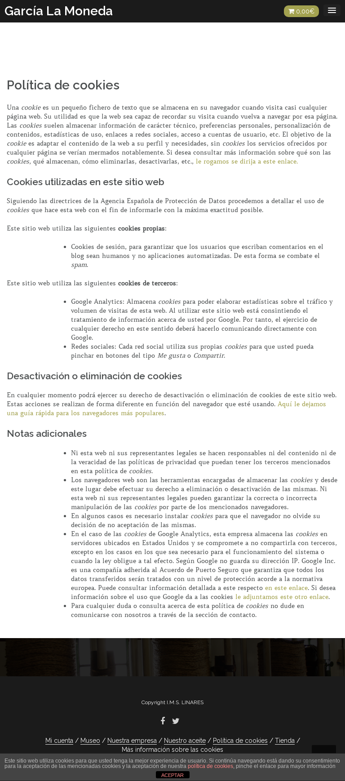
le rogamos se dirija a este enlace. (247, 161)
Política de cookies (240, 740)
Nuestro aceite (185, 740)
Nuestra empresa (132, 740)
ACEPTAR (172, 775)
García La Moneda (58, 11)
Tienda (285, 740)
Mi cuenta (59, 740)
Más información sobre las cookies (172, 749)
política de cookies (210, 766)
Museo (90, 740)
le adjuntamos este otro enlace (281, 597)
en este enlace (286, 588)
